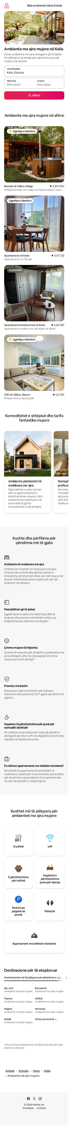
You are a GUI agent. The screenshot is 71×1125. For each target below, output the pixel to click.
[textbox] (19, 85)
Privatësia (28, 1108)
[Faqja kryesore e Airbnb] (6, 5)
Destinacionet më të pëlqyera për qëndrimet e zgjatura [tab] (35, 977)
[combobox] (34, 73)
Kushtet (41, 1108)
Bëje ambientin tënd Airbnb (44, 5)
